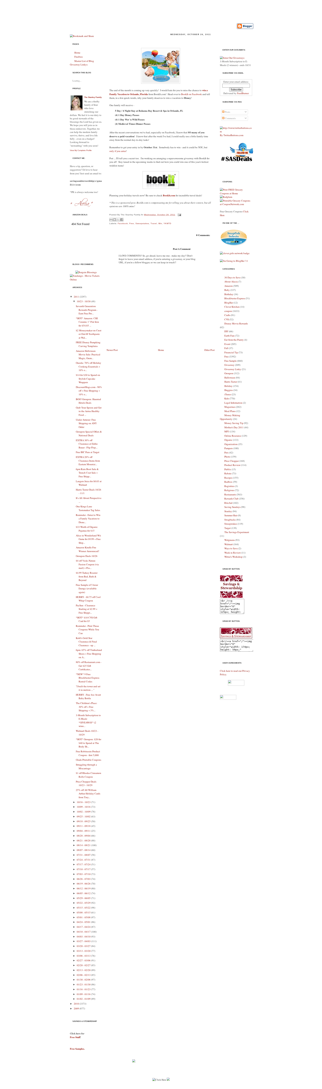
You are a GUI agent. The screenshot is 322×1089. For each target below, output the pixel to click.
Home (77, 52)
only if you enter (117, 151)
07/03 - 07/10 (84, 874)
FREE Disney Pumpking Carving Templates (88, 344)
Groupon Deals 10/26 (86, 556)
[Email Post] (179, 215)
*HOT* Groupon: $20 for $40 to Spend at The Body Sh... (88, 743)
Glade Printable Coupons (88, 759)
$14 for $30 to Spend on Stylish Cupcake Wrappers (88, 378)
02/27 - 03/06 (84, 960)
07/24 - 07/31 (84, 859)
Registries (229, 486)
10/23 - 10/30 (84, 301)
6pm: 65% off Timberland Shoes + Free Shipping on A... (89, 653)
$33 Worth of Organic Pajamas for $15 (87, 528)
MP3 (226, 431)
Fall (226, 348)
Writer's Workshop (233, 556)
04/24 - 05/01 (84, 922)
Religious (229, 490)
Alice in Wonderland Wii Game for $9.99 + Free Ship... (88, 539)
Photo (227, 456)
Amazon (228, 285)
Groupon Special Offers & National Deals (89, 433)
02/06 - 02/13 (84, 975)
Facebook (123, 223)
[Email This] (111, 219)
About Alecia (231, 281)
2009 (76, 1008)
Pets (226, 452)
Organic (228, 439)
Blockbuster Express (234, 298)
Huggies (228, 390)
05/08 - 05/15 (84, 912)
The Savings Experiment (236, 532)
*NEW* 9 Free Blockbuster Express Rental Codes (87, 677)
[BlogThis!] (114, 219)
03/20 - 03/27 (84, 946)
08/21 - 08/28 (84, 840)
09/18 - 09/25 (84, 821)
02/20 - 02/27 (84, 965)
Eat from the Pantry (234, 339)
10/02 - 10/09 (84, 811)
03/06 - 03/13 (84, 955)
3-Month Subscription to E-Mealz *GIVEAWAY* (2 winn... (88, 721)
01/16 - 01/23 (84, 989)
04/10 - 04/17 (84, 931)
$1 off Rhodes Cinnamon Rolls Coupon (88, 774)
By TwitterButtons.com (231, 135)
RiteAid (228, 503)
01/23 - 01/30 (84, 984)
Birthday (228, 294)
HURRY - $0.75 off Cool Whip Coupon (88, 598)
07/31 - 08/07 (84, 855)
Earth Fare (229, 335)
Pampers (228, 448)
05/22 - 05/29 (84, 902)
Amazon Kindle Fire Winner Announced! (87, 549)
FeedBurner (243, 93)
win (160, 223)
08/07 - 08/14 (84, 850)
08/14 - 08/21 (84, 845)
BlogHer (228, 302)
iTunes (227, 394)
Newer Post (112, 350)
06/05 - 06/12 (84, 893)
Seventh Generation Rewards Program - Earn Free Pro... (86, 309)
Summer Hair (230, 515)
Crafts (227, 315)
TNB (204, 1087)
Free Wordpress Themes (158, 1087)
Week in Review (232, 552)
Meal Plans (230, 411)
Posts (227, 112)
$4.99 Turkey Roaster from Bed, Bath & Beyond (86, 576)
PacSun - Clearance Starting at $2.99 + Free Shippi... (86, 609)
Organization (231, 444)
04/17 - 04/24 (84, 926)
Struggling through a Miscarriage (86, 766)
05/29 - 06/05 (84, 898)
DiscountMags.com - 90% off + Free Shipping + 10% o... (89, 390)
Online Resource (232, 435)
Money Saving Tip (233, 423)
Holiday (228, 386)
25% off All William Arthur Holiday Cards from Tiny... (88, 793)
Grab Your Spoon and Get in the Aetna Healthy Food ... (89, 411)
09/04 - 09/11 (84, 830)
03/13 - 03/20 (84, 951)
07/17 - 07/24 (84, 864)
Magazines (229, 406)
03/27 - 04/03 (84, 941)
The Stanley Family (93, 97)
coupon (228, 311)
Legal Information (233, 402)
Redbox (228, 481)
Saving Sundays (232, 507)
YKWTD (167, 223)
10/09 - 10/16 (84, 806)
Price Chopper (231, 461)
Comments (230, 118)
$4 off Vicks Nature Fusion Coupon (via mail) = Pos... (87, 564)
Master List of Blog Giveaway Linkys (82, 62)
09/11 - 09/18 (84, 826)
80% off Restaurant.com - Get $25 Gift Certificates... (88, 665)
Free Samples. (77, 1048)
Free (131, 223)
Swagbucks (230, 519)
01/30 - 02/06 (84, 979)
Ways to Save (231, 548)
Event (227, 344)
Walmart (228, 544)
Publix (227, 469)
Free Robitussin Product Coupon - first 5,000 (88, 753)
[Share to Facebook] (122, 219)
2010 (76, 1003)
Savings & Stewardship (115, 10)
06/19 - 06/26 (84, 883)
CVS (226, 319)
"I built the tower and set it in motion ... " (88, 688)
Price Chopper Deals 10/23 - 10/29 (86, 783)
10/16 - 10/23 (84, 802)
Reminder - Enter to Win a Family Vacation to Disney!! (151, 40)
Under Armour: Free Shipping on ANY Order (86, 423)
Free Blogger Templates (187, 1087)
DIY (226, 331)
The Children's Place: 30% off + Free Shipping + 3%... (86, 706)
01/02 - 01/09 (84, 998)
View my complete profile (81, 150)
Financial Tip (231, 352)
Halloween (229, 377)
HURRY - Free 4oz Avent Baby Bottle (88, 696)
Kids (226, 398)
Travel (154, 223)
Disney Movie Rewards (236, 323)
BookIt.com (169, 195)
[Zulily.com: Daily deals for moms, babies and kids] (133, 1061)
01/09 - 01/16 (84, 994)
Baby (227, 290)
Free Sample (230, 360)
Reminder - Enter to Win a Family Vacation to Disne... (88, 518)
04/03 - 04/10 (84, 936)
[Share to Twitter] (118, 219)
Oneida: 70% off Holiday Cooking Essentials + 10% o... (88, 366)
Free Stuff (75, 1037)
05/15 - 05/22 (84, 907)
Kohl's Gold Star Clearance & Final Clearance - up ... (86, 641)
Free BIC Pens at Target (87, 452)
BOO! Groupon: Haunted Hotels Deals (88, 401)
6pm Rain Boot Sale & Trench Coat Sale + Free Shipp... (87, 472)
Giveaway (229, 365)
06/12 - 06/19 (84, 888)
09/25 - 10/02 (84, 816)
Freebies (78, 56)
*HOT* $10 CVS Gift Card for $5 (86, 619)
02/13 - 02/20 (84, 970)
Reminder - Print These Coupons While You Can (87, 629)
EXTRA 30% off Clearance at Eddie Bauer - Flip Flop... (87, 444)
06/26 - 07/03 (84, 879)
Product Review (232, 465)
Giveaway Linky (232, 369)
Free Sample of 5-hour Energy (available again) (87, 588)
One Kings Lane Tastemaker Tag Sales (88, 508)
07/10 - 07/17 (84, 869)
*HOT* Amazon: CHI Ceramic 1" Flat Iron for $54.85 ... (87, 322)
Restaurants (230, 494)
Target (227, 528)
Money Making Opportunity (230, 417)
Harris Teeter (230, 381)
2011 (76, 296)
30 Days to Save (232, 277)
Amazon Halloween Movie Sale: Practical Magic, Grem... (88, 354)
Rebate (227, 473)
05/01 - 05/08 (84, 917)
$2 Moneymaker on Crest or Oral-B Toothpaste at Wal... (88, 334)
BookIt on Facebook (191, 94)
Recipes (228, 477)
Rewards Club (231, 498)
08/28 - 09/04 (84, 835)
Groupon (228, 373)
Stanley (228, 511)
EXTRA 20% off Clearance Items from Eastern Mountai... (88, 460)
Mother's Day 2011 (234, 427)
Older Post (209, 350)
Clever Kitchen (232, 306)
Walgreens (229, 540)
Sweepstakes (142, 223)
